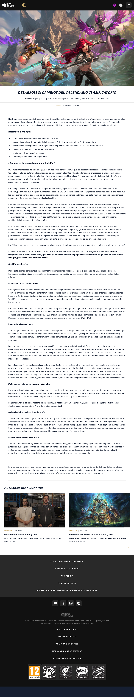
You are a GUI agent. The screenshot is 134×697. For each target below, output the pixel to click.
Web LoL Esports (67, 583)
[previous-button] (122, 548)
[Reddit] (78, 603)
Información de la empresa (67, 651)
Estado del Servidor (67, 569)
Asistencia (67, 576)
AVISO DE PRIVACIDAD (67, 629)
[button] (57, 106)
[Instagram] (70, 603)
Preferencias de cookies (67, 658)
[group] (67, 518)
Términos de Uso (67, 637)
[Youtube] (55, 603)
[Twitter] (63, 603)
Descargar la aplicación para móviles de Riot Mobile (67, 590)
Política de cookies (67, 644)
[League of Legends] (24, 5)
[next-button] (128, 548)
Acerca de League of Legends (66, 561)
